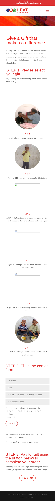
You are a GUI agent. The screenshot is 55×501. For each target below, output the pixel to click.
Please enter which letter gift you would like (23, 408)
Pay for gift (27, 478)
